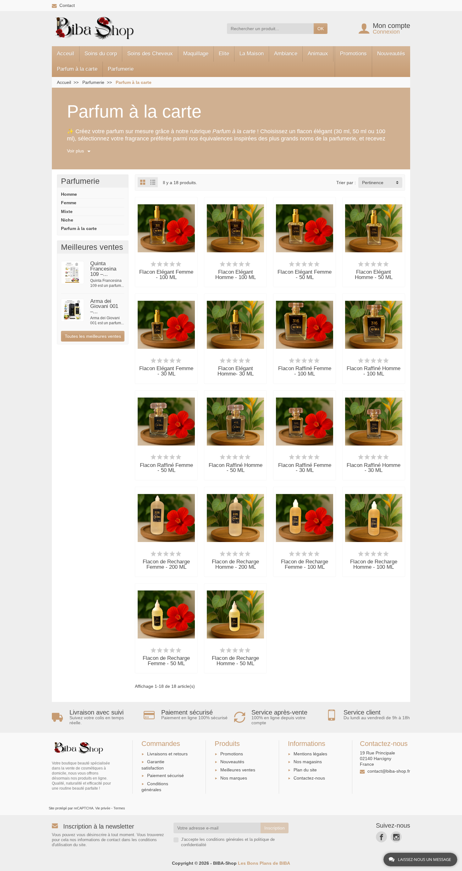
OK (320, 28)
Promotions (353, 54)
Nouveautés (391, 54)
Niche (67, 219)
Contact (67, 5)
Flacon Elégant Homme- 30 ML (235, 371)
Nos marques (233, 778)
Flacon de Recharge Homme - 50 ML (235, 660)
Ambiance (285, 54)
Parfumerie (121, 69)
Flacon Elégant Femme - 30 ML (166, 371)
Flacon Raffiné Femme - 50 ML (166, 468)
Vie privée (102, 808)
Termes (119, 808)
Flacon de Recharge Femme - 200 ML (166, 564)
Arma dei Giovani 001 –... (104, 306)
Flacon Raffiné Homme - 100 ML (373, 371)
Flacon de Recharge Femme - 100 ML (304, 564)
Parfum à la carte (77, 69)
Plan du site (305, 769)
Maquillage (195, 54)
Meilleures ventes (237, 769)
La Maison (251, 54)
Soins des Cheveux (150, 54)
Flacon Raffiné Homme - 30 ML (373, 468)
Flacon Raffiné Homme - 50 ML (235, 468)
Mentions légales (310, 753)
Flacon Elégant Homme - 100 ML (235, 274)
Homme (69, 194)
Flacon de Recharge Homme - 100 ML (373, 564)
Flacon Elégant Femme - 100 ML (166, 274)
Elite (224, 54)
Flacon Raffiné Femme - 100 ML (304, 371)
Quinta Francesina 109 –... (103, 268)
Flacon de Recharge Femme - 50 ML (166, 660)
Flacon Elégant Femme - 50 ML (305, 274)
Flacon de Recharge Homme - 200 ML (235, 564)
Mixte (67, 211)
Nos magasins (308, 761)
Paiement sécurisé (165, 775)
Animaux (318, 54)
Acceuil (65, 54)
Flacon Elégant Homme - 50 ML (374, 274)
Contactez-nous (309, 778)
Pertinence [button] (372, 182)
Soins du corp (101, 54)
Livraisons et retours (167, 753)
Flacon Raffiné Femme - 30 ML (304, 468)
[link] (381, 836)
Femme (68, 202)
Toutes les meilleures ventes (93, 336)
